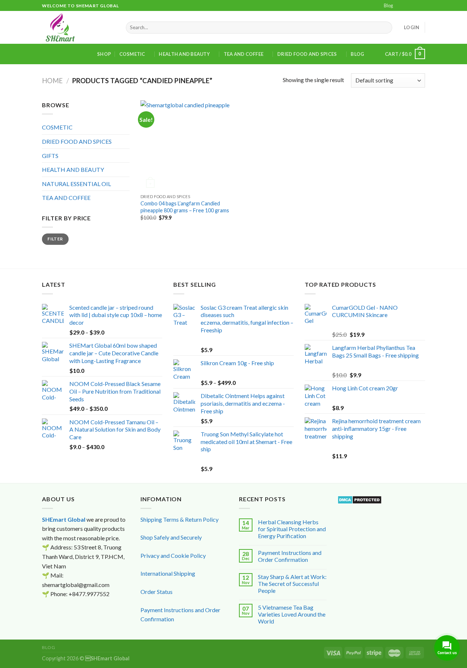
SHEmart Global (63, 519)
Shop (104, 54)
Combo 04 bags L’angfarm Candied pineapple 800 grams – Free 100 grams (184, 206)
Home (52, 81)
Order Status (156, 591)
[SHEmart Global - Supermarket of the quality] (78, 27)
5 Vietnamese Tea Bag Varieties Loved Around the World (291, 614)
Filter (55, 239)
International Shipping (167, 573)
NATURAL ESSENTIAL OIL (76, 183)
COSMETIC (132, 54)
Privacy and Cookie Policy (173, 555)
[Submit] (385, 28)
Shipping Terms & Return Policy (179, 519)
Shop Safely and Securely (171, 537)
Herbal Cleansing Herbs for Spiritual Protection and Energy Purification (292, 528)
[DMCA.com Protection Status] (359, 498)
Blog (388, 5)
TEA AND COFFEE (244, 54)
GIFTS (50, 155)
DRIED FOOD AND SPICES (307, 54)
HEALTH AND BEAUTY (184, 54)
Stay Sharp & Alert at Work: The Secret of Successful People (292, 583)
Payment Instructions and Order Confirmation (289, 556)
